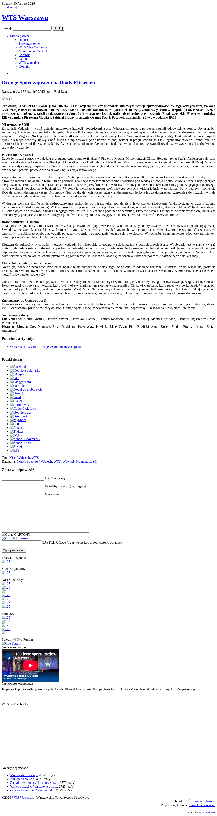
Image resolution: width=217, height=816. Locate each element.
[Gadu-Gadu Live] (23, 408)
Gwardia (24, 55)
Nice (12, 457)
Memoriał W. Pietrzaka (34, 51)
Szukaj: (7, 28)
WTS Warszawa (25, 17)
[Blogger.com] (20, 382)
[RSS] (15, 450)
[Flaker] (16, 401)
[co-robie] (17, 385)
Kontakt (24, 66)
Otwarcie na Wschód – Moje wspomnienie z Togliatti (46, 347)
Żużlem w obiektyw (201, 801)
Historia (24, 39)
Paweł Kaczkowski (202, 805)
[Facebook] (18, 366)
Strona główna (20, 36)
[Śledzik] (17, 446)
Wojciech (23, 457)
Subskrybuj (9, 7)
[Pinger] (16, 427)
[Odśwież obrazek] (15, 538)
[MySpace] (18, 420)
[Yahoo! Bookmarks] (25, 439)
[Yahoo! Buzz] (20, 443)
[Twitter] (16, 431)
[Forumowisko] (21, 405)
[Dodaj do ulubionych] (26, 389)
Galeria (23, 59)
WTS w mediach (30, 62)
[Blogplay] (18, 374)
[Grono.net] (18, 416)
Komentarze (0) (86, 461)
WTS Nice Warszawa (33, 47)
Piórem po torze (27, 461)
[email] (15, 397)
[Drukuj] (16, 393)
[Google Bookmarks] (25, 370)
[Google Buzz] (20, 412)
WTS (35, 457)
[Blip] (14, 378)
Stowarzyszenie (29, 43)
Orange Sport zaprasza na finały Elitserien (48, 82)
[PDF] (15, 424)
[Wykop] (16, 435)
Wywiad (68, 461)
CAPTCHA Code (54, 542)
